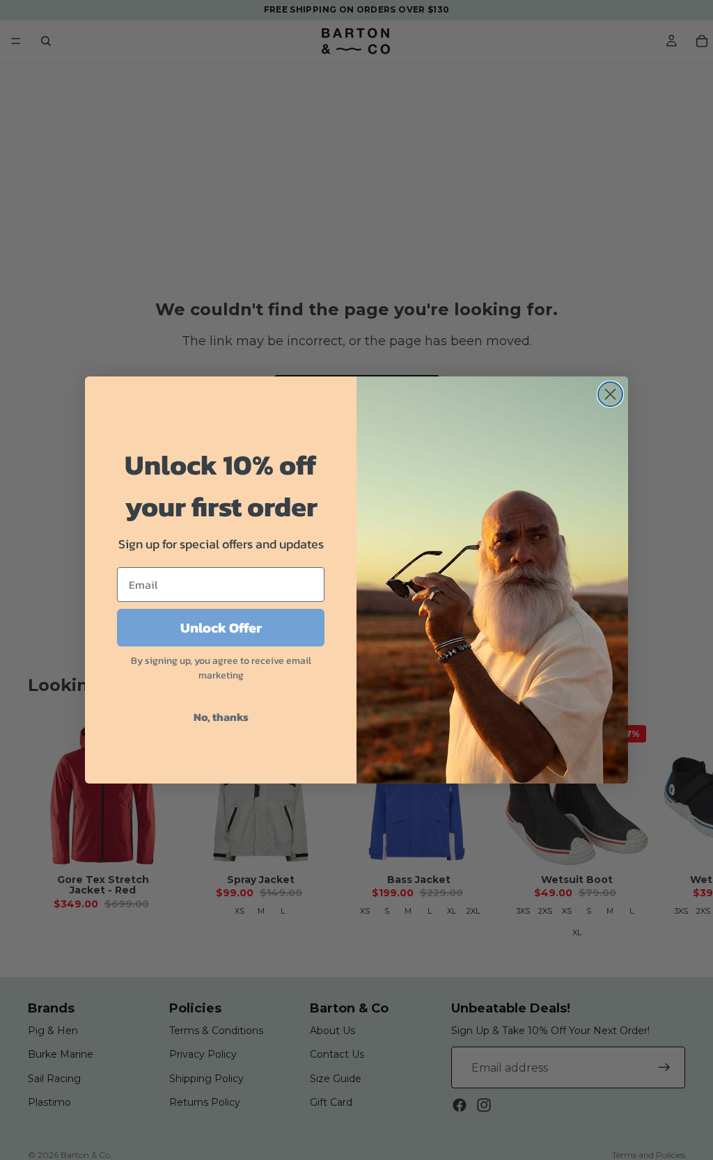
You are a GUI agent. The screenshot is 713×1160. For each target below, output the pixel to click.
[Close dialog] (610, 394)
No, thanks (221, 716)
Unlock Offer (221, 627)
